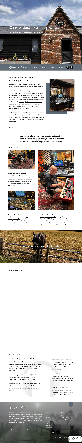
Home (35, 67)
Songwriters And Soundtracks (56, 180)
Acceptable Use (64, 419)
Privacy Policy (64, 415)
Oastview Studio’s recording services (19, 362)
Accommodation (49, 419)
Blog (47, 423)
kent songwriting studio (46, 217)
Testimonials (49, 427)
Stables (52, 67)
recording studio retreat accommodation (30, 102)
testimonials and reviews (20, 126)
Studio (43, 67)
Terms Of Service (65, 417)
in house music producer (16, 183)
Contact (61, 67)
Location (48, 425)
